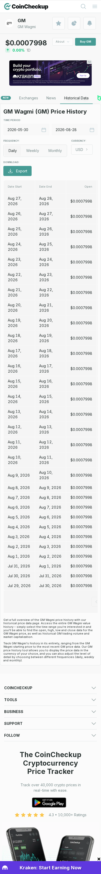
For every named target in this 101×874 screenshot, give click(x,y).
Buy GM (85, 41)
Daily (13, 150)
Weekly (32, 150)
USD (79, 149)
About (60, 41)
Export (21, 171)
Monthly (55, 150)
